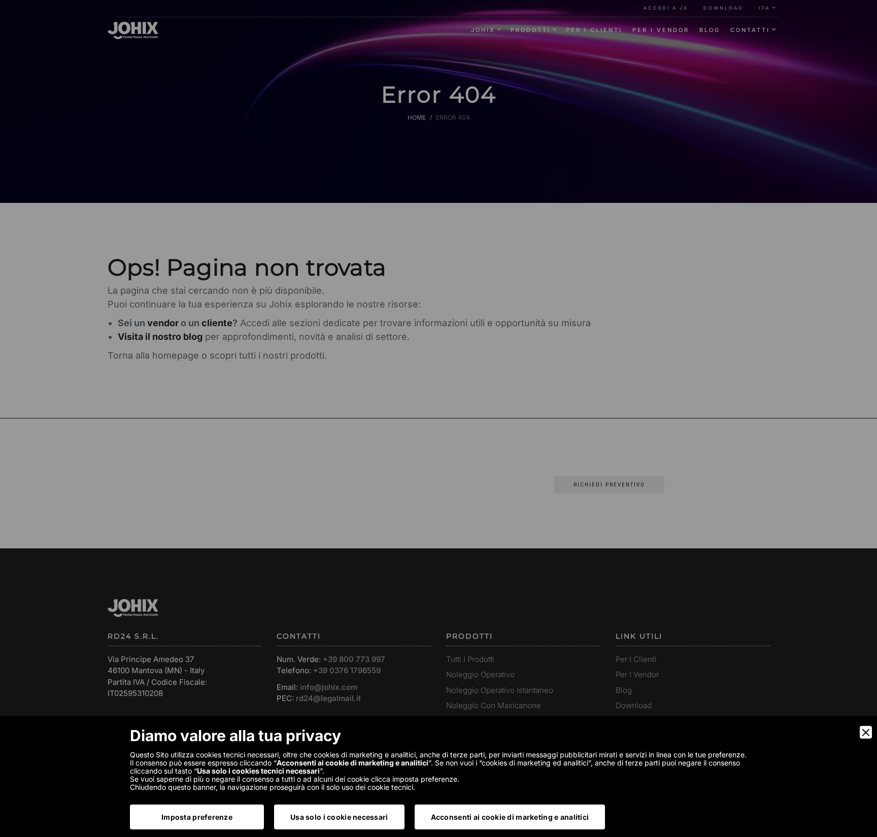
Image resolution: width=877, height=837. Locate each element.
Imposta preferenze (196, 817)
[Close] (866, 732)
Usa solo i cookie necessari (339, 817)
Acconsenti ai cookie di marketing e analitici (510, 817)
